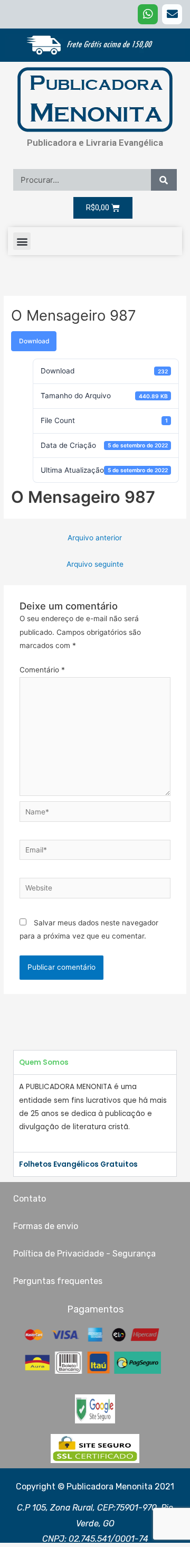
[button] (22, 241)
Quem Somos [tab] (44, 1062)
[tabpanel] (95, 1113)
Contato (29, 1199)
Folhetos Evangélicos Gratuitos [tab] (78, 1164)
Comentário (42, 669)
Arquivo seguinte (95, 564)
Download (34, 341)
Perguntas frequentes (57, 1281)
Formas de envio (45, 1226)
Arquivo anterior (95, 537)
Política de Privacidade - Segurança (84, 1254)
